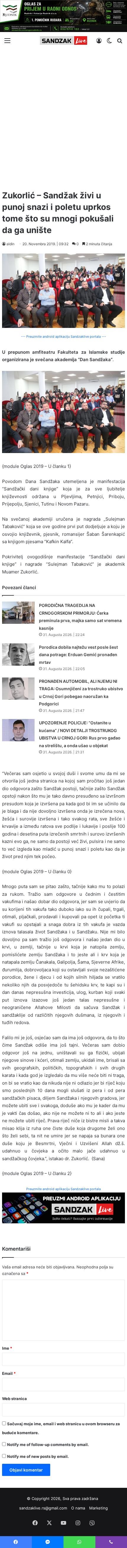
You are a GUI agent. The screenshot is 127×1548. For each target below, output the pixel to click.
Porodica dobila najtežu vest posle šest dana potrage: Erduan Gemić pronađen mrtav (78, 655)
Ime (7, 1348)
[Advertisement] (63, 117)
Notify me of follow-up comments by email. (48, 1444)
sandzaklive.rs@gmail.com (43, 1508)
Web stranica (14, 1398)
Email (9, 1373)
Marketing (98, 1508)
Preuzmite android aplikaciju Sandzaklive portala (63, 1189)
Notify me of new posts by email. (38, 1456)
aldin (10, 244)
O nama (78, 1508)
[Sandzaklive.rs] (63, 40)
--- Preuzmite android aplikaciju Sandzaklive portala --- (63, 336)
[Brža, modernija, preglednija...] (63, 1207)
